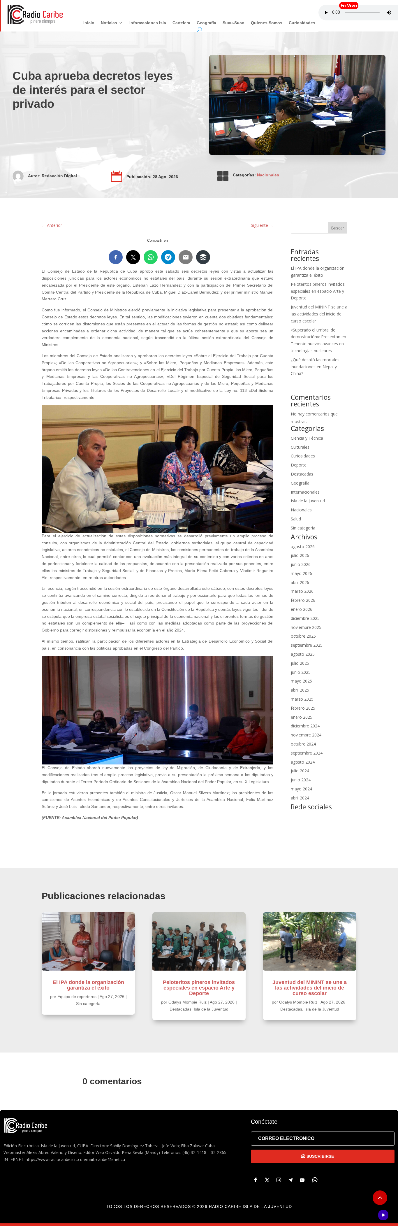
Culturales (300, 447)
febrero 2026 (303, 600)
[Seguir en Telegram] (290, 1180)
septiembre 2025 (307, 645)
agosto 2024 (303, 762)
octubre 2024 (303, 744)
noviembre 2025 (306, 627)
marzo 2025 (302, 699)
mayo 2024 (301, 789)
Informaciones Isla (147, 23)
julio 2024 (300, 771)
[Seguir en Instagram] (278, 1180)
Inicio (88, 23)
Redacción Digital (59, 175)
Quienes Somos (266, 23)
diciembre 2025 (305, 618)
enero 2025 (301, 717)
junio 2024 (301, 780)
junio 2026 (301, 564)
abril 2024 (300, 798)
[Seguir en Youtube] (302, 1180)
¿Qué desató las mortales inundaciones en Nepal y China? (315, 366)
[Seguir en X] (267, 1180)
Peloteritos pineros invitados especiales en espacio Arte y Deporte (318, 291)
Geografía (206, 23)
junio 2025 (301, 672)
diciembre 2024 (305, 726)
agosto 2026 (303, 546)
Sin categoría (303, 528)
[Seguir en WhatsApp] (315, 1180)
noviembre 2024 (306, 735)
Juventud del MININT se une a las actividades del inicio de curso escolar (319, 314)
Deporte (299, 465)
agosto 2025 (303, 654)
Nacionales (268, 175)
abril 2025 (300, 690)
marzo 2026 (302, 591)
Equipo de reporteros (76, 996)
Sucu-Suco (233, 23)
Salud (296, 519)
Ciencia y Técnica (307, 438)
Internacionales (305, 492)
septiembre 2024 (307, 753)
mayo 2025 (301, 681)
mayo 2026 (301, 573)
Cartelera (181, 23)
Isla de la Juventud (308, 501)
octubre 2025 (303, 636)
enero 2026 (301, 609)
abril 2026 (300, 582)
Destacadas (302, 474)
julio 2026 (300, 555)
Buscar (337, 228)
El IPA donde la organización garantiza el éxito (88, 985)
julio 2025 (300, 663)
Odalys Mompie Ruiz (187, 1002)
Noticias (109, 23)
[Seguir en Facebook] (255, 1180)
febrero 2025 (303, 708)
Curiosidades (302, 23)
